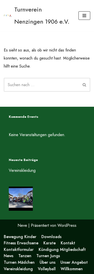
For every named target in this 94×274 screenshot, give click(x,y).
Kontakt (68, 243)
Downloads (51, 237)
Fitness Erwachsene (21, 243)
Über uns (47, 262)
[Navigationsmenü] (84, 15)
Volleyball (47, 269)
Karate (49, 243)
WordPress (66, 225)
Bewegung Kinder (20, 237)
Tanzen (24, 256)
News (8, 256)
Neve (22, 225)
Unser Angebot (74, 262)
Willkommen (72, 269)
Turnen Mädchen (19, 262)
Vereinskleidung (22, 170)
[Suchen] (84, 85)
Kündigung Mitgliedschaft (62, 249)
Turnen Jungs (48, 256)
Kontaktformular (19, 249)
